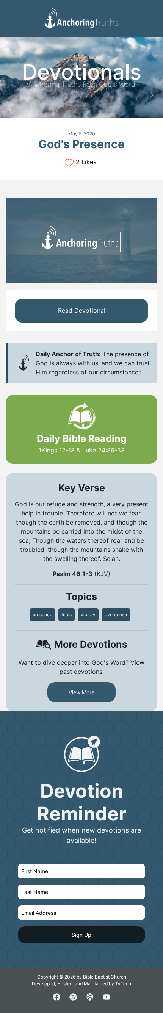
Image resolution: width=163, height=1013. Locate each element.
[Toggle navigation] (151, 11)
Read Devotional (81, 310)
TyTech (123, 983)
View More (81, 692)
